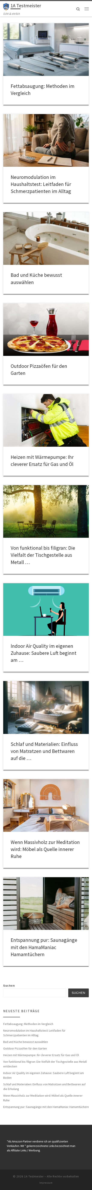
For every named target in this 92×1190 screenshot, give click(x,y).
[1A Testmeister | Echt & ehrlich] (6, 6)
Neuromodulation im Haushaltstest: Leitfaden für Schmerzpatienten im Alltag (41, 184)
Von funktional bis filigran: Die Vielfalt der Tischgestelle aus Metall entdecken (45, 1064)
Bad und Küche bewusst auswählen (25, 1042)
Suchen (9, 985)
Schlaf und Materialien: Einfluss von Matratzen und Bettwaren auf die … (44, 751)
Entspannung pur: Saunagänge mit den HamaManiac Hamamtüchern (44, 947)
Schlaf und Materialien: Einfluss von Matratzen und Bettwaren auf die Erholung (44, 1086)
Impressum (46, 1182)
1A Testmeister (34, 1176)
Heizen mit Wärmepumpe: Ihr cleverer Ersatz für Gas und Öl (41, 1055)
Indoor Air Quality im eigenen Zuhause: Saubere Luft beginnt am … (43, 653)
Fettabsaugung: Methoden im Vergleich (28, 1024)
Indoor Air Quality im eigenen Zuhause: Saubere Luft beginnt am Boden (43, 1075)
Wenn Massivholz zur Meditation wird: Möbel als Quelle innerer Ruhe (45, 849)
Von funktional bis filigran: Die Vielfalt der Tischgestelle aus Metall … (43, 555)
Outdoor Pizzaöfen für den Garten (25, 1048)
